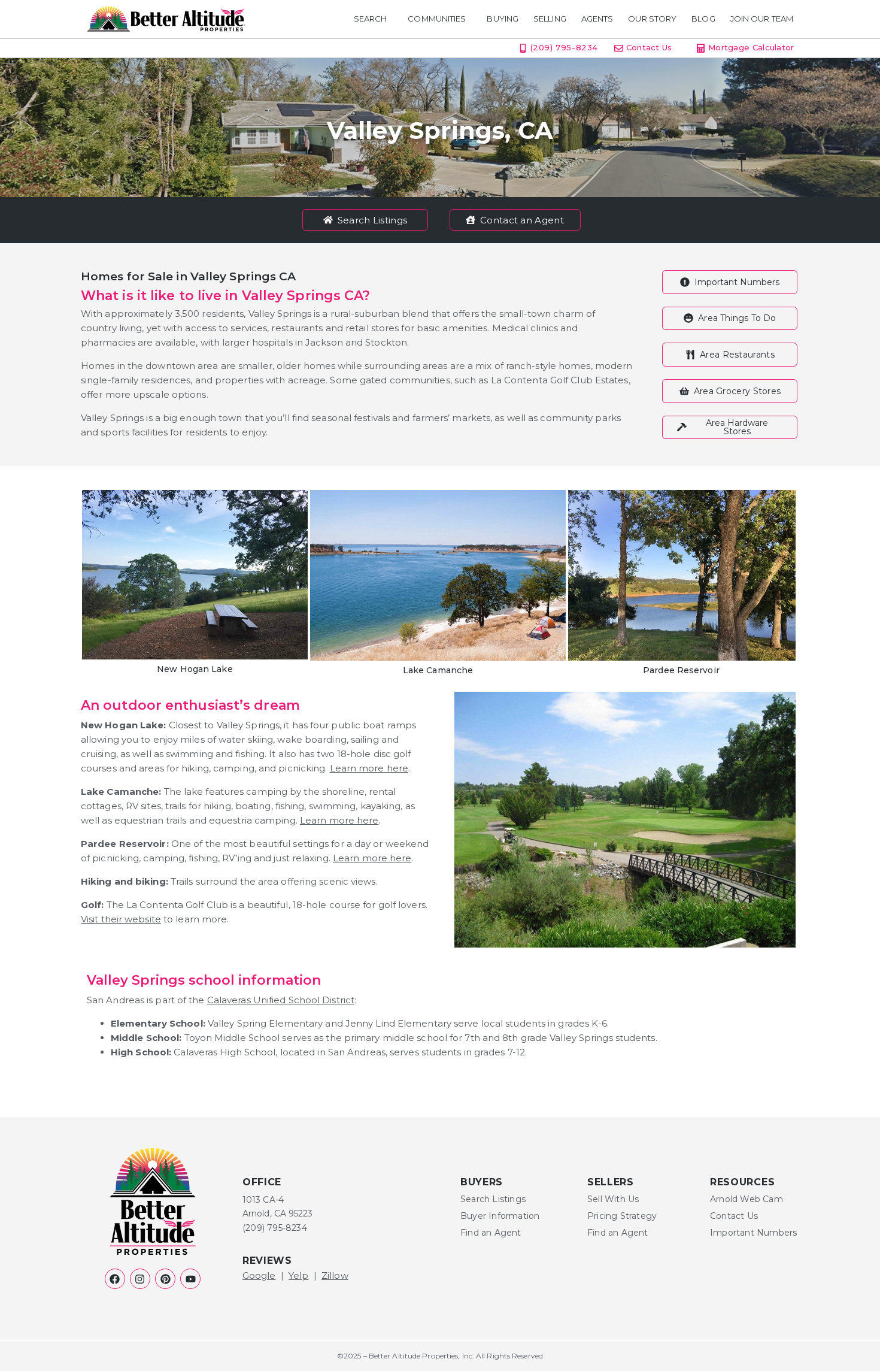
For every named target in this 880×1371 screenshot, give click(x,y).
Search (370, 19)
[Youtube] (190, 1279)
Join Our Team (761, 19)
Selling (549, 19)
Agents (597, 19)
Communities (437, 19)
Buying (502, 19)
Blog (703, 19)
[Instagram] (140, 1279)
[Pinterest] (165, 1279)
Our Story (652, 19)
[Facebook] (115, 1279)
